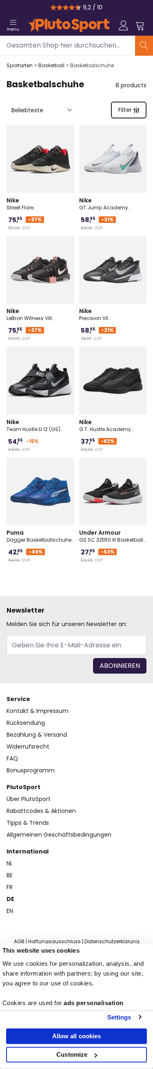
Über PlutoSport (29, 799)
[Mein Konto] (124, 25)
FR (10, 887)
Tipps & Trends (28, 823)
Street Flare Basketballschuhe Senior (37, 203)
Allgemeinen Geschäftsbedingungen (59, 835)
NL (10, 863)
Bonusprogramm (31, 770)
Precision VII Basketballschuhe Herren (110, 314)
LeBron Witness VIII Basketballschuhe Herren (37, 314)
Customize (71, 1054)
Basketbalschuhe (92, 65)
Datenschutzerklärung (112, 941)
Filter (125, 110)
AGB (19, 941)
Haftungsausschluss (54, 941)
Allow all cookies (76, 1036)
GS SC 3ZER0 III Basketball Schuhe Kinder (111, 536)
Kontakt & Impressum (38, 711)
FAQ (12, 758)
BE (10, 875)
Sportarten (20, 65)
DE (10, 899)
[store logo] (69, 25)
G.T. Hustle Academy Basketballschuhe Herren (110, 425)
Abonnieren (120, 665)
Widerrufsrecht (28, 746)
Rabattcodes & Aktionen (41, 811)
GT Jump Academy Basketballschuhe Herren (110, 203)
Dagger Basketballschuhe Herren (39, 536)
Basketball (51, 65)
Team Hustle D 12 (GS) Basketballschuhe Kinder (37, 425)
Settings (119, 1017)
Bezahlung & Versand (37, 735)
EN (10, 911)
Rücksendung (26, 723)
